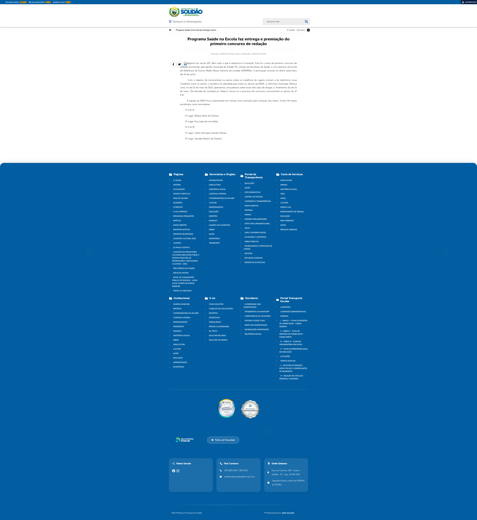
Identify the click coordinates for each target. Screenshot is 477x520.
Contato (177, 243)
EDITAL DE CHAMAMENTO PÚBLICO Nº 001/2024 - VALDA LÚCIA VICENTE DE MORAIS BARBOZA (184, 281)
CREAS (283, 198)
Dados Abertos (251, 206)
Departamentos (216, 207)
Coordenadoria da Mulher (221, 198)
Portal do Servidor (182, 291)
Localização (179, 189)
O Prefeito (178, 207)
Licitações (285, 356)
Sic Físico (213, 331)
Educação (214, 212)
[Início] (170, 30)
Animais (283, 185)
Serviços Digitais (181, 273)
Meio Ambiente (287, 221)
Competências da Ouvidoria (258, 316)
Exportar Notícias (181, 230)
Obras (212, 230)
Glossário (301, 30)
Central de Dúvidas (254, 197)
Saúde (211, 234)
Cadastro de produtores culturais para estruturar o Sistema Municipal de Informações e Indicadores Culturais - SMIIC (185, 258)
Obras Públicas (252, 241)
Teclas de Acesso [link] (40, 2)
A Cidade (291, 30)
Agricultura (215, 185)
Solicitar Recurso (217, 335)
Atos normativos (252, 192)
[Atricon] (185, 440)
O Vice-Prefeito (180, 212)
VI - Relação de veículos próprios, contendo (291, 377)
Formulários (215, 322)
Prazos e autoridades (219, 327)
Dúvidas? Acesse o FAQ (255, 321)
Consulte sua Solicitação (221, 309)
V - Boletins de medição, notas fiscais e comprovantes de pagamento (293, 368)
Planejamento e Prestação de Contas (258, 247)
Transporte (214, 243)
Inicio (247, 228)
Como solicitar (216, 304)
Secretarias (214, 238)
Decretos (213, 313)
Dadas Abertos (180, 225)
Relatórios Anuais (253, 334)
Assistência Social (217, 189)
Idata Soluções (288, 513)
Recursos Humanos (253, 258)
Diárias (248, 215)
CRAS (282, 194)
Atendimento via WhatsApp (257, 312)
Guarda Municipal (181, 304)
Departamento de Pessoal (292, 212)
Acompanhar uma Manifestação (252, 305)
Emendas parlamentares (256, 219)
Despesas (249, 210)
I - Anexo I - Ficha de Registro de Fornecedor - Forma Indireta (293, 324)
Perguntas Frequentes (183, 216)
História (177, 185)
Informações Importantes (257, 330)
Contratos (285, 307)
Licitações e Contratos (255, 237)
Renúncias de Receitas (255, 262)
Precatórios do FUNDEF (184, 268)
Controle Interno (217, 194)
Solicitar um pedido (218, 340)
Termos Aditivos (287, 361)
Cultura (213, 203)
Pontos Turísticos (181, 194)
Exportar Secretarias (183, 234)
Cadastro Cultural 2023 (184, 238)
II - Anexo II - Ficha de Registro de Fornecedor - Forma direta (291, 334)
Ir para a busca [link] (16, 2)
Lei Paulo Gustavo (181, 247)
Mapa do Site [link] (62, 2)
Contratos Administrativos (293, 312)
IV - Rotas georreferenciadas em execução (293, 350)
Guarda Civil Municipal (219, 225)
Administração (216, 180)
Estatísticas (214, 318)
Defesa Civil (285, 207)
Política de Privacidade (225, 440)
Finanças (213, 221)
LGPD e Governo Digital (255, 233)
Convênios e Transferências (258, 201)
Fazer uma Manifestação (256, 325)
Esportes (213, 216)
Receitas (248, 253)
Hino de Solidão (180, 198)
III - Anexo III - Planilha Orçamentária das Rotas (290, 343)
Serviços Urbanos (288, 230)
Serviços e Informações (187, 21)
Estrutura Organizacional (257, 224)
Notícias (177, 221)
